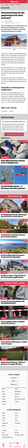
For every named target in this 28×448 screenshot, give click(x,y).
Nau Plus (17, 396)
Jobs (3, 432)
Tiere (3, 420)
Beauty (3, 425)
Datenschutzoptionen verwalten (8, 437)
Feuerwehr (4, 102)
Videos (3, 396)
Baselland (12, 4)
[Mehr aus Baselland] (14, 283)
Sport (3, 391)
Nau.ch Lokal (8, 21)
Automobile (5, 423)
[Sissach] (14, 8)
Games (3, 399)
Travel (16, 420)
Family (3, 418)
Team (16, 430)
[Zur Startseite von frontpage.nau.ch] (14, 1)
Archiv (3, 404)
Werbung (4, 430)
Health (3, 413)
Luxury (16, 415)
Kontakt (16, 432)
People (3, 394)
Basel (7, 4)
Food (16, 418)
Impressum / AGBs (19, 434)
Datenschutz (5, 434)
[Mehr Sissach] (14, 196)
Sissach (19, 4)
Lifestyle (4, 401)
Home (2, 4)
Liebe (3, 415)
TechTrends (17, 423)
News (3, 389)
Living (16, 413)
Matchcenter (18, 391)
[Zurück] (1, 1)
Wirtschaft (17, 394)
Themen (17, 401)
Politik (16, 389)
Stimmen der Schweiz (20, 399)
